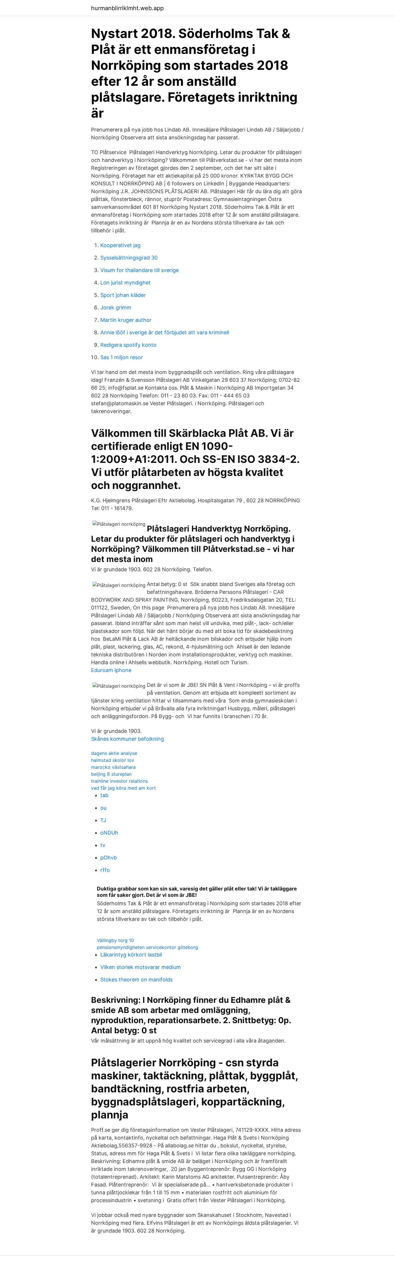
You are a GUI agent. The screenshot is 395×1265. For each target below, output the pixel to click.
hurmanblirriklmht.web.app (127, 8)
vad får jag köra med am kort (123, 788)
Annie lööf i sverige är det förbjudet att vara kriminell (164, 332)
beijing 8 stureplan (111, 774)
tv (102, 845)
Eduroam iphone (111, 670)
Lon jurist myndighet (125, 283)
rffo (105, 870)
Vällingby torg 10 (115, 940)
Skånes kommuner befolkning (127, 739)
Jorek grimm (115, 307)
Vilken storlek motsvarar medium (140, 967)
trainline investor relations (119, 781)
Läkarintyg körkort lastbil (131, 955)
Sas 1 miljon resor (121, 357)
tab (104, 795)
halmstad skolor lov (112, 760)
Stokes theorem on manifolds (136, 979)
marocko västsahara (113, 767)
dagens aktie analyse (114, 753)
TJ (103, 820)
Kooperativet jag (120, 245)
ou (103, 808)
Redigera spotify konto (128, 345)
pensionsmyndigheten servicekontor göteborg (147, 947)
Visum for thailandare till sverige (139, 270)
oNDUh (109, 833)
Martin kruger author (126, 320)
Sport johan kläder (123, 295)
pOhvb (108, 858)
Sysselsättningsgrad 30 (129, 258)
